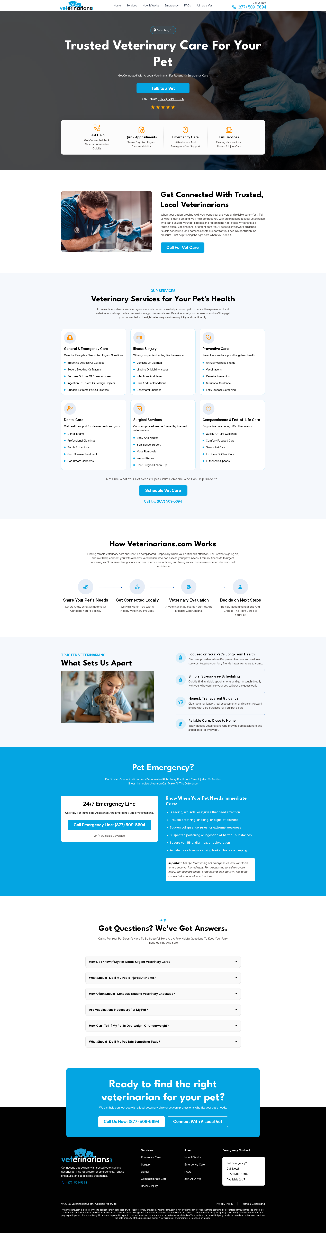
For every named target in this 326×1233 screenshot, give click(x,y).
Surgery (146, 1164)
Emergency (172, 5)
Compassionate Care (154, 1178)
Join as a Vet (204, 5)
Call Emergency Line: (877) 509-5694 (109, 824)
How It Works (150, 5)
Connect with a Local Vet (197, 1121)
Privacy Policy (224, 1203)
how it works (192, 1157)
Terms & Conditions (253, 1203)
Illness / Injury (149, 1186)
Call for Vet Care (182, 247)
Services (131, 5)
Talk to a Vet (163, 88)
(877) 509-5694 (251, 7)
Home (117, 5)
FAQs (187, 5)
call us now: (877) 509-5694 (131, 1121)
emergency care (194, 1164)
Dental (145, 1171)
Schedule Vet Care (163, 490)
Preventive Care (151, 1157)
